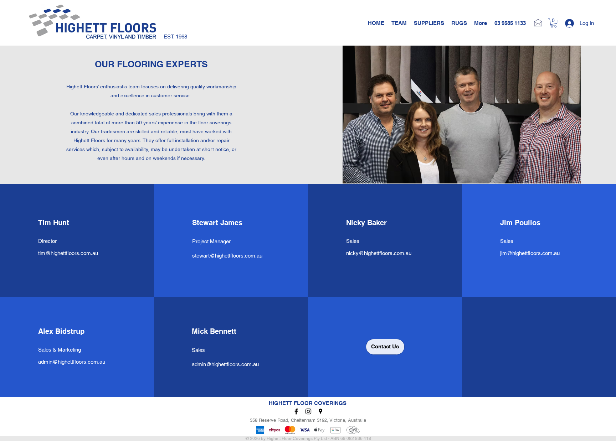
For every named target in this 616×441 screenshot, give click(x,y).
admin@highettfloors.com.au (71, 362)
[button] (553, 23)
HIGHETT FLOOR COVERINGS (307, 403)
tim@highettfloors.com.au (68, 253)
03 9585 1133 (510, 23)
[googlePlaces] (320, 411)
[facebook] (296, 411)
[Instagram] (308, 411)
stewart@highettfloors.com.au (227, 256)
